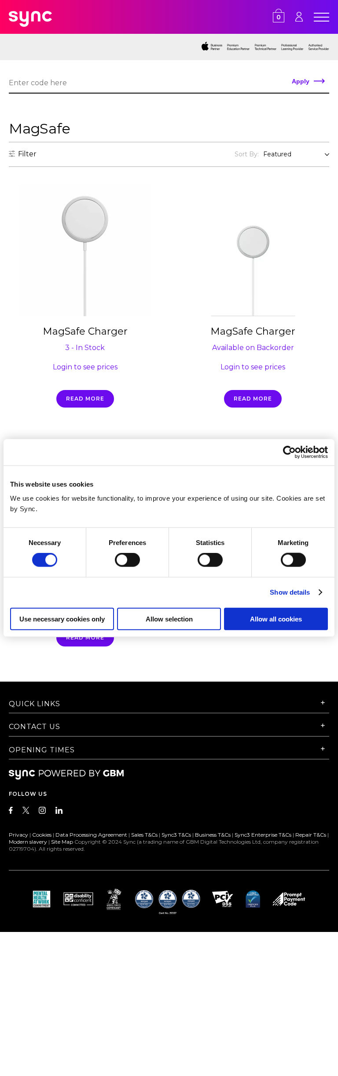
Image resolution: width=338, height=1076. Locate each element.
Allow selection (169, 618)
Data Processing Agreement (91, 834)
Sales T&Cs (144, 834)
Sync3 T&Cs (176, 834)
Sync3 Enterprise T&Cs (263, 834)
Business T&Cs (213, 834)
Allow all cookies (276, 618)
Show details (290, 592)
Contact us (34, 726)
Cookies (41, 834)
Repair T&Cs (310, 834)
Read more (85, 398)
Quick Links (34, 704)
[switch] (127, 560)
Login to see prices (85, 367)
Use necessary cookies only (62, 618)
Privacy (18, 834)
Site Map (62, 841)
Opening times (42, 750)
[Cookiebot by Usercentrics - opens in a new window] (289, 452)
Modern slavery (28, 841)
